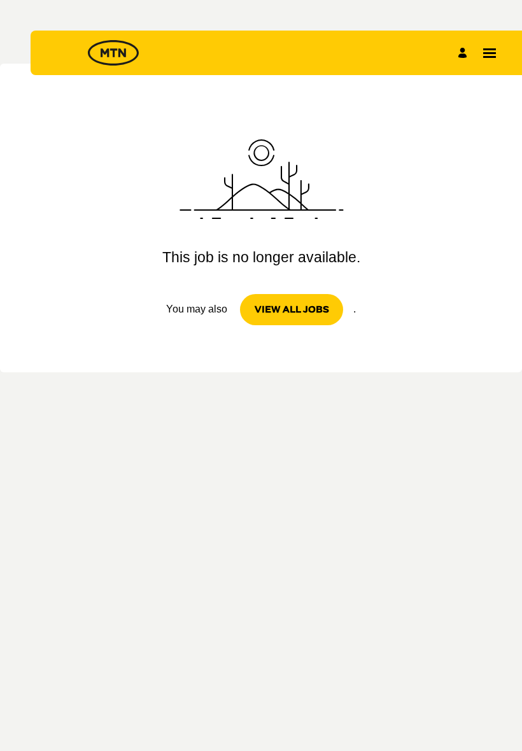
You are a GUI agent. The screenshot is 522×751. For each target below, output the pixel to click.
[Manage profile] (464, 52)
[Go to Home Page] (113, 53)
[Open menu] (489, 53)
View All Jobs (292, 309)
